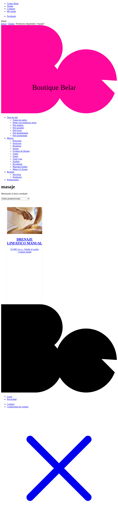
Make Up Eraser (20, 169)
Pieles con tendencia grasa (24, 122)
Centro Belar (13, 3)
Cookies (10, 404)
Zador (15, 156)
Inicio (3, 23)
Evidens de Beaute (21, 151)
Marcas (10, 138)
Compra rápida (24, 252)
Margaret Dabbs (20, 166)
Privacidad (12, 399)
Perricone (17, 143)
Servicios (17, 174)
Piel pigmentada (20, 135)
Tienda (10, 6)
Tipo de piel (12, 117)
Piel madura (18, 125)
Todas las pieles (20, 120)
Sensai (16, 148)
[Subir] (59, 391)
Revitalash (17, 164)
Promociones (13, 179)
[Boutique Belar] (59, 112)
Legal (9, 396)
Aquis (15, 154)
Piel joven (17, 130)
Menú (3, 21)
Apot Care (17, 159)
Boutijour (17, 146)
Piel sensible (18, 128)
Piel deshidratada (20, 133)
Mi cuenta (11, 11)
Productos (17, 177)
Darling (16, 161)
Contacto (11, 8)
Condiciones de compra (17, 406)
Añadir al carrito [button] (31, 249)
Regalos (10, 172)
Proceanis (17, 141)
